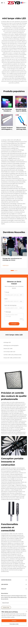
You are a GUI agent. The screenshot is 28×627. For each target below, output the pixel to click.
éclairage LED (7, 342)
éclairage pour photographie (11, 345)
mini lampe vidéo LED (9, 351)
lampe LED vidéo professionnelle (12, 357)
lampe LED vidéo (8, 348)
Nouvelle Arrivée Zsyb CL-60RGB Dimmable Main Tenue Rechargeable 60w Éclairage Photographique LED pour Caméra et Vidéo (21, 110)
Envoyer (14, 323)
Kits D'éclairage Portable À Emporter (7, 110)
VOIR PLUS (5, 265)
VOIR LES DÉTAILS (7, 101)
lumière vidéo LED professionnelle (12, 354)
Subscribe (6, 607)
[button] (12, 270)
